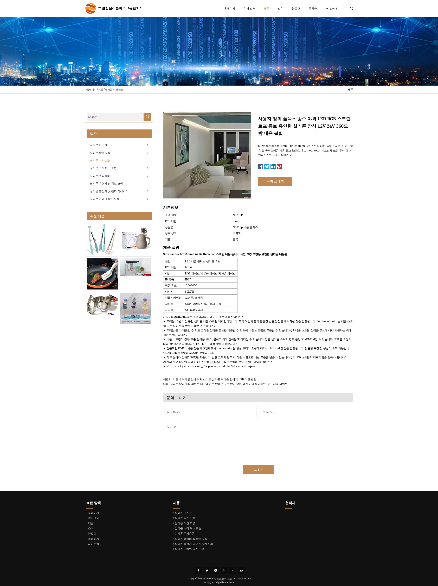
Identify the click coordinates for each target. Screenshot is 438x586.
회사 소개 (249, 8)
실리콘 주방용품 (100, 176)
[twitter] (207, 570)
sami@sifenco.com (223, 582)
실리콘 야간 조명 (114, 89)
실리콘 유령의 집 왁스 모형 (106, 183)
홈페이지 (229, 8)
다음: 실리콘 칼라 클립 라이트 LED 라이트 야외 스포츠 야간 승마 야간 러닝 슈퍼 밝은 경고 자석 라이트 (225, 384)
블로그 (296, 8)
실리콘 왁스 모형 (100, 153)
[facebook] (198, 570)
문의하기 (314, 8)
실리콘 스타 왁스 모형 (103, 168)
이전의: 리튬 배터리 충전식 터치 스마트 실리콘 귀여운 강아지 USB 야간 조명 (209, 379)
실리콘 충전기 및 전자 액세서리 (109, 191)
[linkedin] (224, 570)
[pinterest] (215, 570)
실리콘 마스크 (98, 145)
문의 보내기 (275, 181)
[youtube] (241, 570)
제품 (266, 8)
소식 (280, 8)
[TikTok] (232, 570)
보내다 (258, 469)
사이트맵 (93, 544)
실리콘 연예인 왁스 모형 (104, 199)
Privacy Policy (242, 578)
